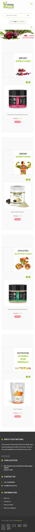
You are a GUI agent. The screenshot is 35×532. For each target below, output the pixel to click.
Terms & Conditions (9, 508)
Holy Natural (18, 520)
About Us (6, 498)
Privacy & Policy (8, 504)
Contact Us (7, 501)
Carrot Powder (8, 409)
